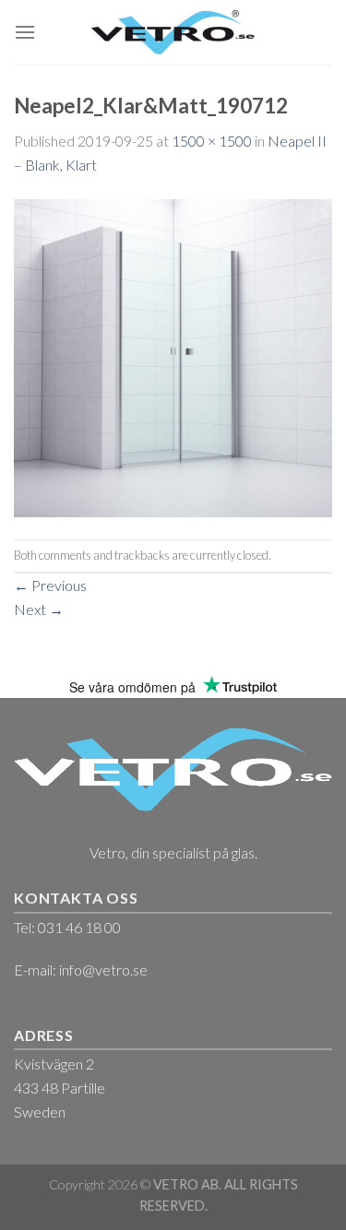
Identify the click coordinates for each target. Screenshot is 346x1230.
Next (39, 609)
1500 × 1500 (212, 140)
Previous (50, 585)
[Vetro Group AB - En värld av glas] (173, 31)
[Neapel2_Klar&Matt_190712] (173, 355)
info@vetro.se (103, 969)
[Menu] (25, 31)
